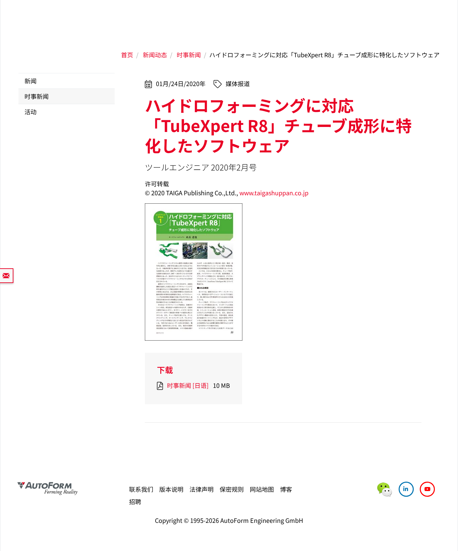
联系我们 (141, 489)
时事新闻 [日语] (188, 385)
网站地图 (262, 489)
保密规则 (232, 489)
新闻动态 (155, 54)
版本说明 (171, 489)
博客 (286, 489)
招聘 (135, 501)
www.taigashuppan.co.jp (273, 192)
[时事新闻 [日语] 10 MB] (161, 385)
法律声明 (201, 489)
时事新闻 (189, 54)
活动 (30, 111)
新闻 (30, 80)
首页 (127, 54)
